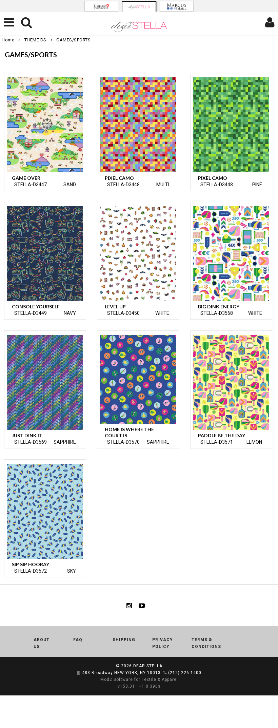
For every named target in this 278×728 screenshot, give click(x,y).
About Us (41, 643)
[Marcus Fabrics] (177, 6)
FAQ (77, 639)
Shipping (124, 639)
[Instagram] (129, 605)
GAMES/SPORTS (73, 39)
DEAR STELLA (147, 666)
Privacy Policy (162, 643)
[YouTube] (142, 605)
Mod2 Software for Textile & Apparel (139, 679)
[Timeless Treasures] (101, 6)
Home (8, 39)
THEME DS (35, 39)
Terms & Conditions (206, 643)
